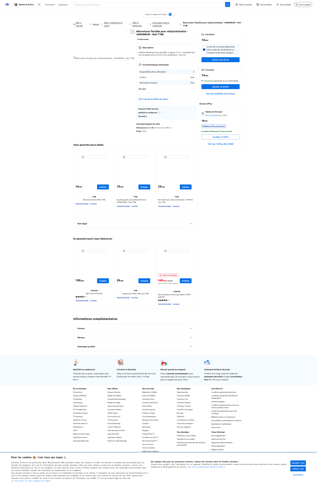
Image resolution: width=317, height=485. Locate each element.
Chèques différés (79, 395)
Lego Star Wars (113, 434)
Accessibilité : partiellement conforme (226, 420)
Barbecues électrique (81, 434)
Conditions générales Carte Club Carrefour (224, 412)
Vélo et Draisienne (137, 24)
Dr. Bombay (77, 399)
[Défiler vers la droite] (194, 182)
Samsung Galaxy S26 (81, 441)
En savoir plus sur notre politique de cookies (31, 481)
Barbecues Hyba (114, 402)
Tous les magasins (184, 427)
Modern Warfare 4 (80, 406)
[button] (39, 4)
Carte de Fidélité (148, 395)
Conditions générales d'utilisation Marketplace (224, 396)
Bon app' (180, 413)
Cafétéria (180, 416)
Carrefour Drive (148, 399)
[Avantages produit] (190, 346)
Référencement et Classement (223, 417)
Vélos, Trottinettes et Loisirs (113, 24)
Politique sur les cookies (186, 435)
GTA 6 (75, 430)
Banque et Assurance (150, 420)
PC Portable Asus (79, 409)
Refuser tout (298, 469)
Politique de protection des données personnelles (191, 443)
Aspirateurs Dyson (115, 437)
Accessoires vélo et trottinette (161, 24)
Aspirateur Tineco (80, 420)
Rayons (96, 24)
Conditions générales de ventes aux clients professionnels (225, 406)
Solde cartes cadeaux (150, 451)
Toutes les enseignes (185, 423)
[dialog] (158, 468)
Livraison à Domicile (150, 402)
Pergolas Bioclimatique (117, 399)
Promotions (77, 392)
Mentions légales (218, 401)
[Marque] (190, 337)
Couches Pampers (114, 409)
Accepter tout (298, 463)
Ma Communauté (149, 441)
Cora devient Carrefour (186, 420)
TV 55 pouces (113, 420)
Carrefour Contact (184, 406)
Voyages (145, 430)
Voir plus (142, 88)
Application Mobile (149, 392)
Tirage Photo (147, 434)
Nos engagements (218, 435)
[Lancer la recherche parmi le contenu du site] (227, 4)
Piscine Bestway (114, 423)
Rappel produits (217, 449)
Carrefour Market (183, 395)
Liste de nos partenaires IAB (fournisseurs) (206, 467)
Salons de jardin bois (115, 406)
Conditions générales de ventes (223, 392)
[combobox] (151, 4)
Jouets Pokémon (114, 427)
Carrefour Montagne (185, 409)
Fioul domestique (149, 416)
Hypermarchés (182, 392)
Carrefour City (182, 399)
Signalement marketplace (221, 424)
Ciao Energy (77, 402)
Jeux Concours (148, 444)
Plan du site (216, 427)
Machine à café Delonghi (117, 441)
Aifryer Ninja (112, 413)
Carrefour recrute (149, 437)
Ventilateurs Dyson (80, 413)
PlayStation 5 (78, 427)
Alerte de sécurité (218, 439)
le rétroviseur (143, 39)
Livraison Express (148, 409)
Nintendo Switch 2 (80, 423)
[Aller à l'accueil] (7, 4)
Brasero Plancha (114, 392)
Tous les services (148, 448)
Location (145, 423)
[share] (132, 32)
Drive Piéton (147, 406)
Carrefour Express (184, 402)
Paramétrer (298, 475)
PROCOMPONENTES (213, 115)
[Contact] (190, 328)
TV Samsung (77, 416)
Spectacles (146, 427)
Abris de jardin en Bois (116, 430)
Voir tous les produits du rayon (153, 99)
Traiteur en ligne (148, 413)
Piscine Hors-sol (114, 416)
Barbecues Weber (114, 395)
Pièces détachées (218, 446)
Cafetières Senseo (80, 437)
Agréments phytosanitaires (222, 442)
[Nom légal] (190, 223)
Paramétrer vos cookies (186, 439)
